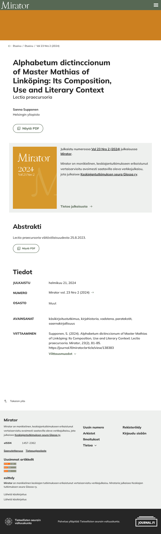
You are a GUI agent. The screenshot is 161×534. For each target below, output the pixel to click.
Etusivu (17, 45)
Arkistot (89, 433)
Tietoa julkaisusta (74, 206)
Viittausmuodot (60, 354)
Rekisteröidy (132, 427)
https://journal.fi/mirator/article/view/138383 (81, 348)
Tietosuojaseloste (36, 450)
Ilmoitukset (91, 439)
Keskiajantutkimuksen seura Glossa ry (108, 174)
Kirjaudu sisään (134, 433)
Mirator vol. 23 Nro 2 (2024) (69, 292)
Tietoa (88, 445)
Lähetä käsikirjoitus (15, 499)
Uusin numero (93, 427)
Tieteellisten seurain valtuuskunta (99, 521)
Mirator (66, 154)
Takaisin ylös (17, 401)
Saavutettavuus (13, 450)
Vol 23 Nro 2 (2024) (47, 45)
